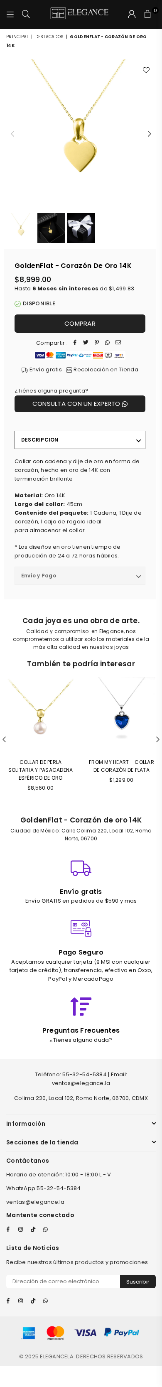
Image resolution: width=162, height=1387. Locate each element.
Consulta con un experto (77, 403)
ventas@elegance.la (35, 1202)
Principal (17, 37)
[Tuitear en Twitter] (86, 343)
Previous (12, 134)
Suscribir (138, 1282)
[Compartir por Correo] (118, 343)
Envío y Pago (38, 575)
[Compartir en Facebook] (75, 343)
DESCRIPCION (40, 439)
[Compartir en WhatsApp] (107, 343)
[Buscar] (26, 14)
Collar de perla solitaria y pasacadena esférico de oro (40, 770)
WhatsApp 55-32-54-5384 (43, 1188)
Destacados (49, 37)
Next (149, 134)
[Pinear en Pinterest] (96, 343)
